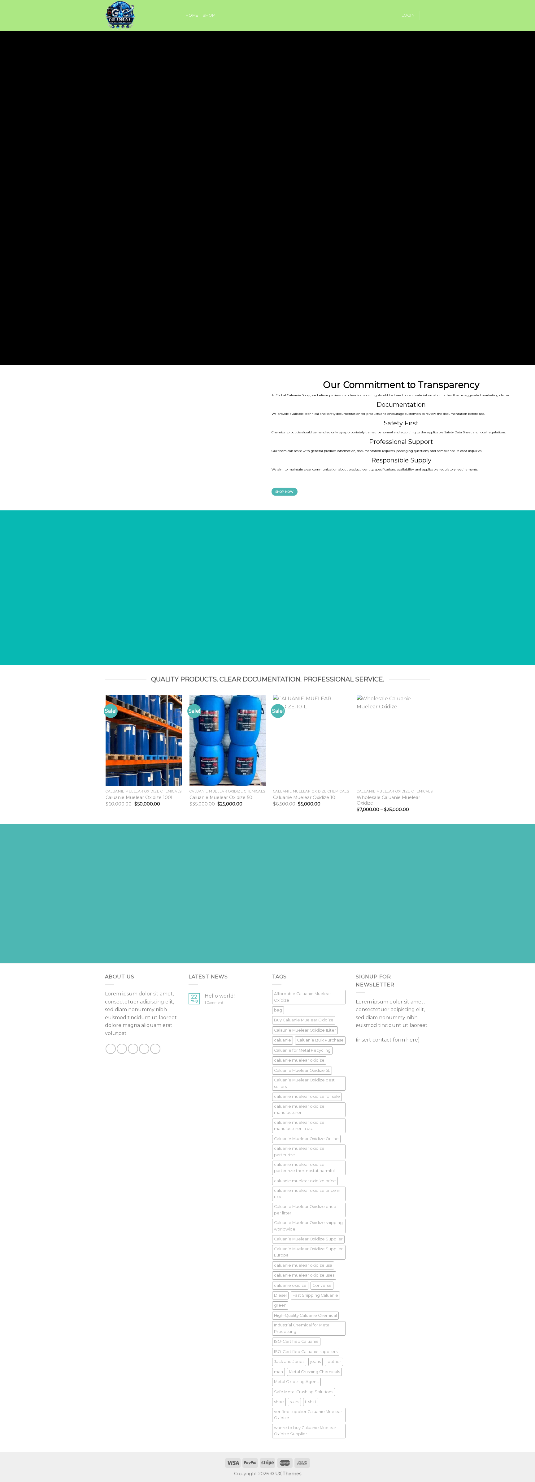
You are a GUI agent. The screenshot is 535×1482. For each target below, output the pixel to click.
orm (248, 82)
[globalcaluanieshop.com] (136, 15)
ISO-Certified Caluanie (296, 1341)
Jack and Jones (289, 1361)
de (112, 102)
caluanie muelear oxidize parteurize (299, 1151)
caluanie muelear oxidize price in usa (307, 1193)
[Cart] (427, 15)
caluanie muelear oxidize (299, 1060)
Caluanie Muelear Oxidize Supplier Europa (308, 1252)
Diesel (280, 1295)
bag (278, 1010)
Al (174, 312)
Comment (214, 1003)
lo (129, 82)
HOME (191, 15)
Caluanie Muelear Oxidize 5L (302, 1070)
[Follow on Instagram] (122, 1049)
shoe (279, 1401)
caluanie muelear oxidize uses (304, 1275)
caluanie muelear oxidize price (305, 1181)
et (381, 291)
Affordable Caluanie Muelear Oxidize (302, 996)
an (155, 82)
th (136, 102)
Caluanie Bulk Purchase (320, 1040)
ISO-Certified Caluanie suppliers (305, 1351)
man (278, 1371)
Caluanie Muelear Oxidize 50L (222, 797)
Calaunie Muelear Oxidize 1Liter (305, 1030)
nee (244, 102)
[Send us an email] (144, 1049)
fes (160, 291)
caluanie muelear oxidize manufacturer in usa (299, 1125)
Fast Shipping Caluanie (315, 1295)
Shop (208, 15)
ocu (134, 111)
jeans (315, 1361)
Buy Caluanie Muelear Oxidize (303, 1020)
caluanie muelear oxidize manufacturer (299, 1109)
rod (225, 255)
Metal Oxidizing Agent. (296, 1381)
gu (287, 89)
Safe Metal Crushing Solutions (303, 1392)
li (268, 111)
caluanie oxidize (290, 1285)
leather (334, 1361)
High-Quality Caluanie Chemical (305, 1315)
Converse (322, 1285)
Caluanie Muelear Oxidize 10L (305, 797)
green (280, 1305)
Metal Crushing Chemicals (314, 1371)
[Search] (178, 15)
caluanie (282, 1040)
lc (101, 82)
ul (168, 270)
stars (294, 1401)
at (170, 299)
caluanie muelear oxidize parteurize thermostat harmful (304, 1167)
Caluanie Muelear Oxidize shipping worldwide (308, 1225)
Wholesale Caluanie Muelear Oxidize (388, 800)
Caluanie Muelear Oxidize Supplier (308, 1239)
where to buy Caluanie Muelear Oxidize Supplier (305, 1430)
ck (230, 299)
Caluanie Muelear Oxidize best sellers (304, 1083)
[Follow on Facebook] (111, 1049)
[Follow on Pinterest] (155, 1049)
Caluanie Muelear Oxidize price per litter (305, 1209)
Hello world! (220, 996)
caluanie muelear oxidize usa (303, 1265)
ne (158, 102)
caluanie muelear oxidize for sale (307, 1096)
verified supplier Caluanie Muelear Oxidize (308, 1414)
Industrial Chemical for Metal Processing (302, 1328)
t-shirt (310, 1401)
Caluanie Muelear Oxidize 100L (140, 797)
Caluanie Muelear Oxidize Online (306, 1138)
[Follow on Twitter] (133, 1049)
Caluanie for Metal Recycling (302, 1050)
